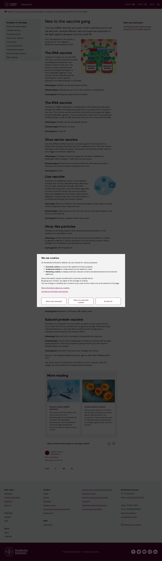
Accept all (108, 301)
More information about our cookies (55, 288)
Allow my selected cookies (81, 301)
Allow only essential (54, 301)
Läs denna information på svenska (54, 291)
